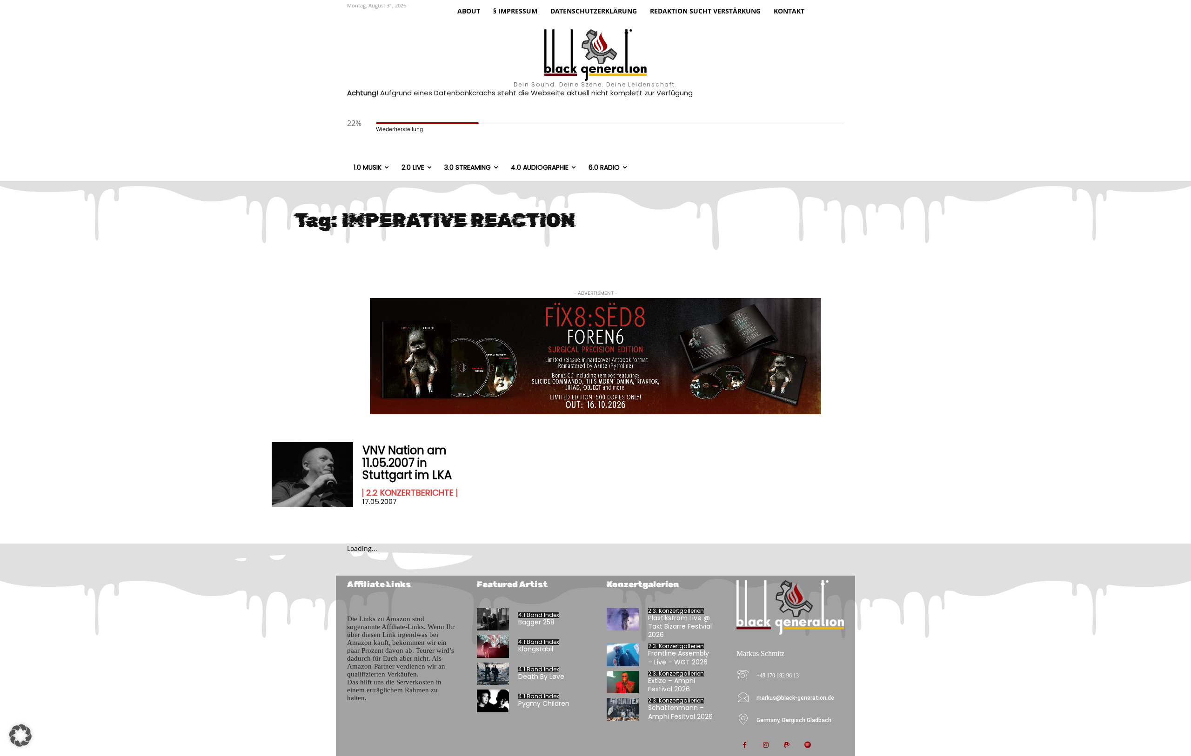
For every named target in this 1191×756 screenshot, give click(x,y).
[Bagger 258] (493, 619)
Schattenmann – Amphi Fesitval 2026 (680, 712)
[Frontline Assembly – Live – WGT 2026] (623, 654)
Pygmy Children (543, 703)
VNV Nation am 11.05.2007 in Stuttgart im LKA (407, 463)
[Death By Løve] (493, 674)
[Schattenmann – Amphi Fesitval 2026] (623, 709)
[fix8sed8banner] (595, 356)
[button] (20, 735)
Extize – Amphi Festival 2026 (671, 685)
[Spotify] (807, 745)
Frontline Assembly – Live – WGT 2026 (678, 657)
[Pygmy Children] (493, 701)
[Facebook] (744, 745)
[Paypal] (786, 745)
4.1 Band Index (538, 615)
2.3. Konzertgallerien (676, 611)
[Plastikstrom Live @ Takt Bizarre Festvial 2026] (623, 619)
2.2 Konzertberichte (410, 493)
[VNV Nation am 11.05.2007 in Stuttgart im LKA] (312, 474)
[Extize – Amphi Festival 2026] (623, 682)
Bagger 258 (536, 622)
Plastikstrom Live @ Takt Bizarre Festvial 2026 (680, 626)
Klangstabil (535, 649)
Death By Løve (541, 676)
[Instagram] (765, 745)
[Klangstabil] (493, 646)
